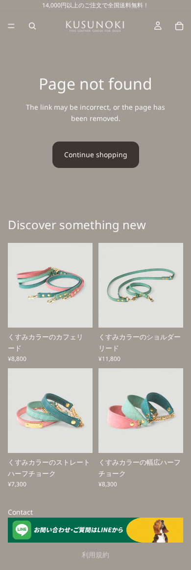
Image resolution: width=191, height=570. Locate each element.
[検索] (32, 26)
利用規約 (95, 554)
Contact (20, 512)
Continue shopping (95, 154)
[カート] (179, 26)
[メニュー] (11, 26)
